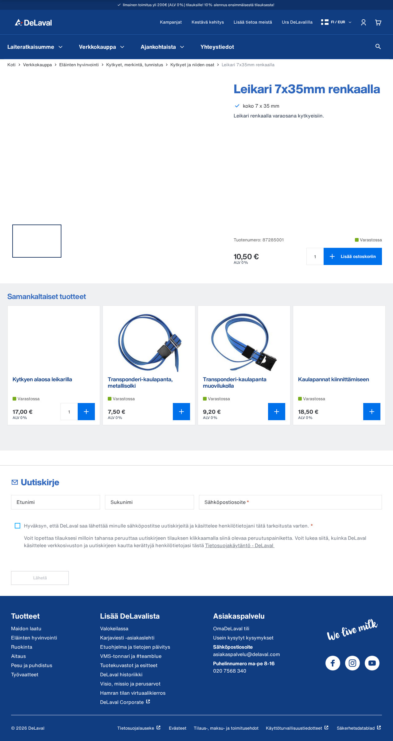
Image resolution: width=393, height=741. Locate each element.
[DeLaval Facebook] (333, 663)
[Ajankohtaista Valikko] (182, 46)
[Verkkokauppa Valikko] (122, 46)
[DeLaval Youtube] (372, 663)
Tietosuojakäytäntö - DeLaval (239, 545)
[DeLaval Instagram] (352, 663)
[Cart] (378, 22)
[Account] (363, 22)
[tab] (36, 241)
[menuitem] (36, 46)
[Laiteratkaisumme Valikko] (60, 46)
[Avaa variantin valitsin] (181, 411)
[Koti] (33, 22)
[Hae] (378, 46)
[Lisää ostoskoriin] (86, 411)
